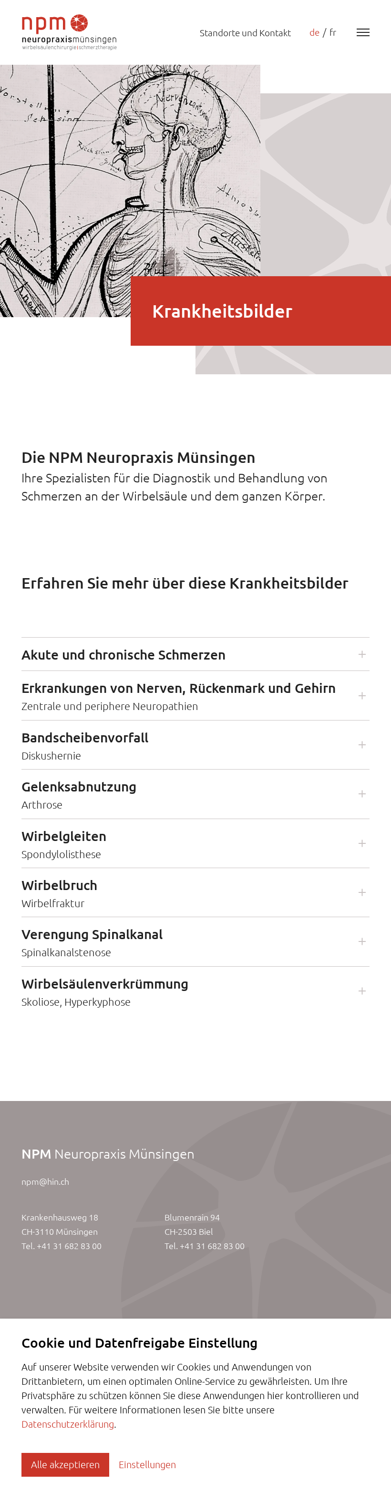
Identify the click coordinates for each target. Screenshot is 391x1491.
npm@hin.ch (45, 1181)
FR (332, 32)
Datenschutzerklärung (67, 1424)
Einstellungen (147, 1464)
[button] (195, 653)
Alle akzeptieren (65, 1464)
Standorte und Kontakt (245, 33)
